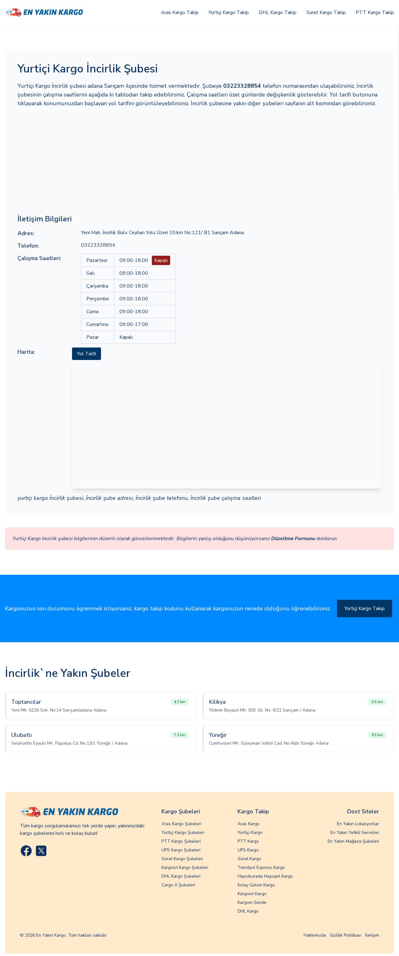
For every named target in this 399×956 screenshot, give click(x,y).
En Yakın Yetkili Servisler (354, 832)
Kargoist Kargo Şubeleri (184, 867)
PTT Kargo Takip (375, 12)
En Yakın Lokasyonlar (358, 824)
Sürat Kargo (249, 859)
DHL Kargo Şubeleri (180, 876)
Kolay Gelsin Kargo (256, 885)
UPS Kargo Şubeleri (180, 850)
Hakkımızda (315, 935)
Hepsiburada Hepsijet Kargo (265, 876)
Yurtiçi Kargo (250, 832)
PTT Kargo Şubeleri (181, 841)
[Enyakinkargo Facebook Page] (26, 851)
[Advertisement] (199, 161)
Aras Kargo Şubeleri (181, 824)
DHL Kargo (248, 911)
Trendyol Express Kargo (261, 867)
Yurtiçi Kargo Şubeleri (182, 832)
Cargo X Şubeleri (178, 885)
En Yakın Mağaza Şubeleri (353, 841)
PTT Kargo (248, 841)
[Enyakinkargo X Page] (41, 851)
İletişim (372, 935)
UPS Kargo (248, 850)
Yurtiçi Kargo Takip (229, 12)
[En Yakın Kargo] (44, 12)
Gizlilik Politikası (345, 935)
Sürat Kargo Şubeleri (182, 859)
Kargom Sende (252, 902)
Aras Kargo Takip (180, 12)
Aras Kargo (249, 824)
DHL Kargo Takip (277, 12)
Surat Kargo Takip (326, 12)
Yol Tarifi (86, 353)
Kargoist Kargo (252, 894)
